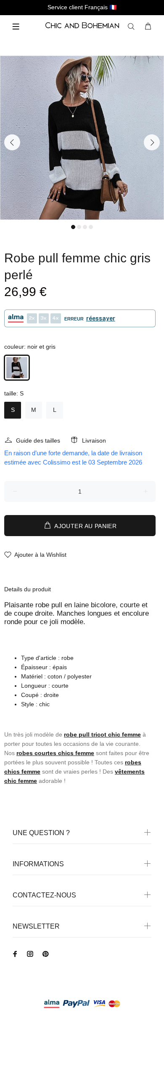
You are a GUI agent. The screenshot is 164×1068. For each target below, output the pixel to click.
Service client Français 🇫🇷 (82, 7)
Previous (12, 142)
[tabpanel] (82, 138)
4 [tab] (91, 227)
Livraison (94, 440)
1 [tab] (73, 227)
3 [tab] (85, 227)
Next (152, 142)
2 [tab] (79, 227)
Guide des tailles (38, 440)
